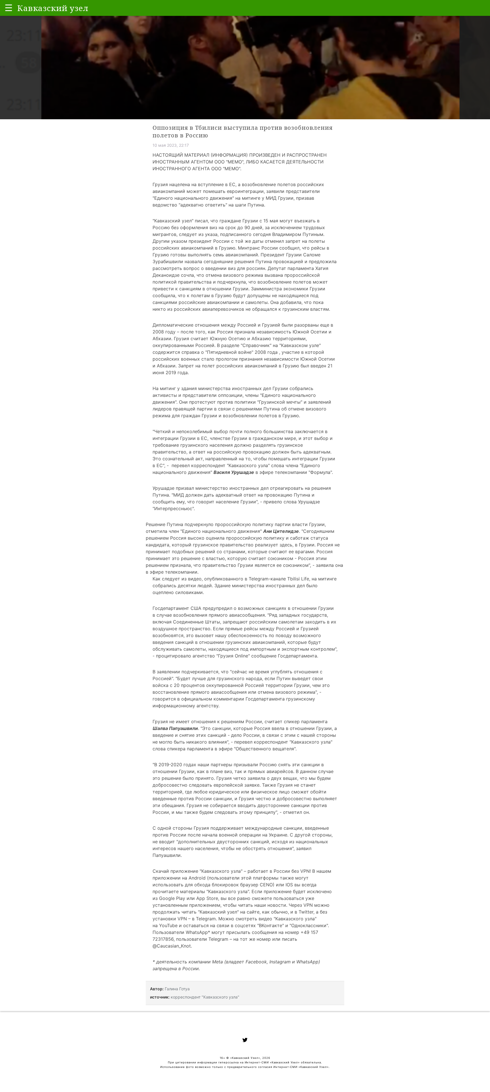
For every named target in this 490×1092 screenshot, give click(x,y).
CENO (266, 884)
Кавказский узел (173, 220)
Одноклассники (308, 925)
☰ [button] (9, 7)
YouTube (168, 925)
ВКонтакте (270, 925)
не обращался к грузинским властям (287, 309)
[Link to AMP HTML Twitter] (245, 1041)
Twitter (306, 912)
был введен (312, 366)
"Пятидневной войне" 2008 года (242, 352)
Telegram (206, 918)
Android (197, 878)
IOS (289, 884)
